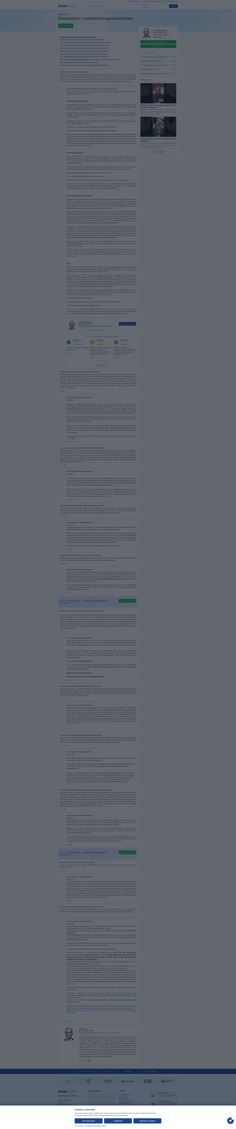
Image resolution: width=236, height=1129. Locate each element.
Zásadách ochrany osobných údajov (95, 1126)
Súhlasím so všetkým (147, 1121)
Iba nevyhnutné (88, 1121)
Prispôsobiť (118, 1121)
